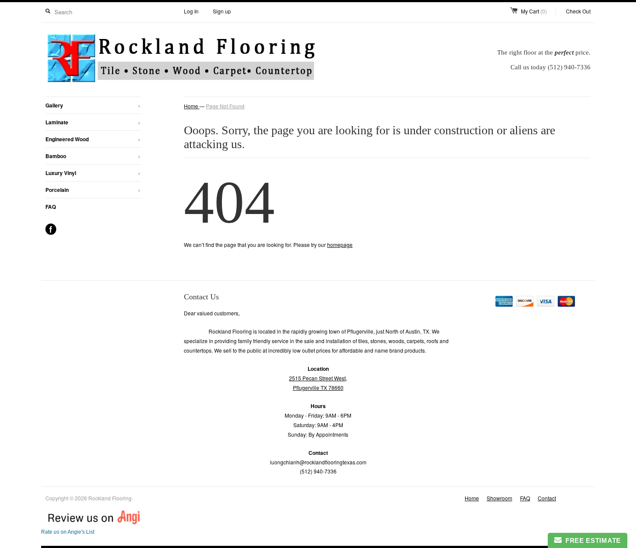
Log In (191, 11)
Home (472, 498)
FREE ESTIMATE (591, 540)
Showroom (499, 498)
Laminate (93, 122)
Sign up (222, 11)
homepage (340, 244)
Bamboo (93, 156)
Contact (547, 498)
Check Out (578, 11)
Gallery (93, 105)
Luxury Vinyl (93, 173)
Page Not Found (225, 106)
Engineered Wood (93, 139)
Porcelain (93, 190)
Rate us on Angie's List (67, 532)
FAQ (50, 207)
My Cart (534, 11)
